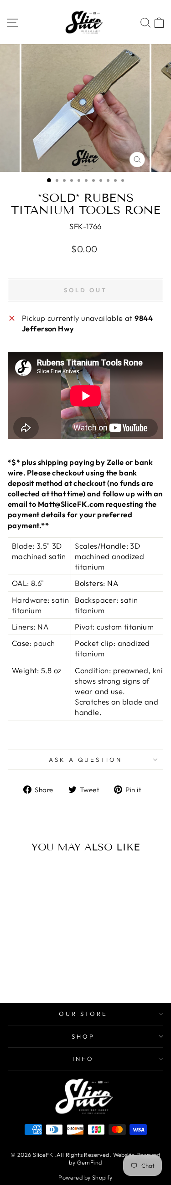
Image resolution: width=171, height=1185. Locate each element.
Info (83, 1058)
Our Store (83, 1013)
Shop (83, 1036)
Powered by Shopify (85, 1177)
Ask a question (86, 759)
